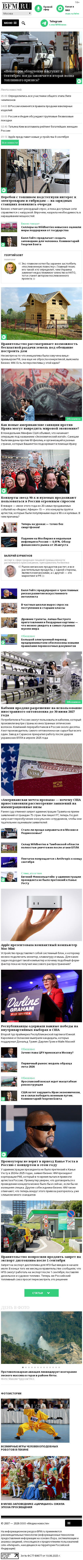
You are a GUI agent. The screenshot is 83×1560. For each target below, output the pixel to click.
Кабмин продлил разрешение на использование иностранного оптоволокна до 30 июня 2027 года (41, 711)
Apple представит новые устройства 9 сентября (38, 137)
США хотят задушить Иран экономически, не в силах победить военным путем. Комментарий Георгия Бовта (51, 1095)
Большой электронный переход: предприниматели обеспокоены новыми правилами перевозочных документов (50, 642)
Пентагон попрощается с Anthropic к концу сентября (51, 860)
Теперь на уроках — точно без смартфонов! (42, 525)
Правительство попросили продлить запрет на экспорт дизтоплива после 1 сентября (41, 1258)
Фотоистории (11, 1393)
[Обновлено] (41, 370)
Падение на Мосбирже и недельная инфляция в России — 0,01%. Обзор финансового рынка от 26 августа (46, 541)
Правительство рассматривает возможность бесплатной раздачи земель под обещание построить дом (39, 347)
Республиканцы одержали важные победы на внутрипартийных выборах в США (39, 1028)
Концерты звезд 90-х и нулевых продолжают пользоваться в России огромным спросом (38, 499)
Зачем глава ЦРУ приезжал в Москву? (47, 1052)
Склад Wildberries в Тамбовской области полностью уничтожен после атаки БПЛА (50, 846)
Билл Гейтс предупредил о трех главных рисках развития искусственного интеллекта (49, 593)
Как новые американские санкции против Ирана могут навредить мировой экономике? (40, 426)
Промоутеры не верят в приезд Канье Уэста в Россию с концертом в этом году (39, 1163)
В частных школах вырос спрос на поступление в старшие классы (44, 606)
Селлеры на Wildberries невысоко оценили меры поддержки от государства (51, 228)
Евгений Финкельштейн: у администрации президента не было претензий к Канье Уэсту (51, 880)
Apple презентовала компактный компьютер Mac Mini (39, 946)
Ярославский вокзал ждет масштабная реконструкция (49, 1083)
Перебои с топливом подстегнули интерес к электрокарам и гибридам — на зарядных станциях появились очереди (38, 200)
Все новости (10, 142)
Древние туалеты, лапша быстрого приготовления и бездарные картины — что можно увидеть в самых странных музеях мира (49, 623)
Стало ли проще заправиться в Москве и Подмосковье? (49, 831)
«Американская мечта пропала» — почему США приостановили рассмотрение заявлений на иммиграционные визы (41, 803)
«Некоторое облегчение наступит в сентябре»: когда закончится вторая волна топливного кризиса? (39, 75)
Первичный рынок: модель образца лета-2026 (46, 1065)
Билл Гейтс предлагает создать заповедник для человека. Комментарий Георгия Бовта (50, 241)
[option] (41, 1337)
